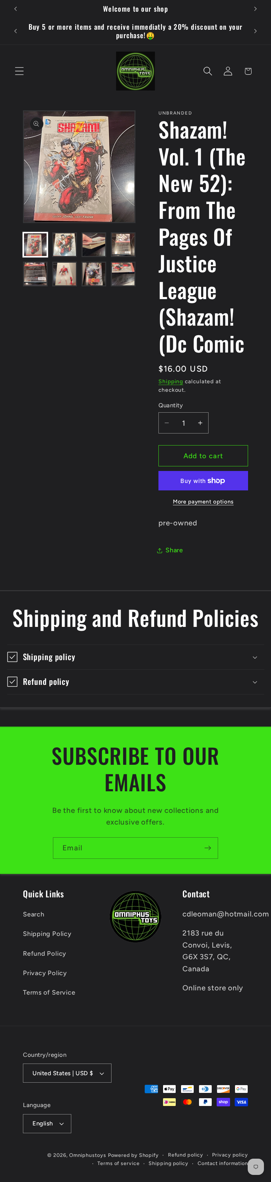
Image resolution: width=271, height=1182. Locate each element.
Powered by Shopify (133, 1155)
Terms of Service (49, 992)
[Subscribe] (208, 848)
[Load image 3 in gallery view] (94, 244)
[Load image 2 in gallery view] (64, 244)
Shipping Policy (47, 934)
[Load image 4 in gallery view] (123, 244)
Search (33, 914)
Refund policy (185, 1155)
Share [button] (174, 550)
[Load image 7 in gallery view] (94, 274)
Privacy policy (230, 1155)
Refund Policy (44, 953)
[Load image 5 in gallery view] (35, 274)
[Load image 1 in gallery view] (35, 244)
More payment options (203, 501)
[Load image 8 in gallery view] (123, 274)
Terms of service (118, 1163)
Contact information (223, 1163)
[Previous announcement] (15, 9)
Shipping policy (168, 1163)
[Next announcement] (255, 9)
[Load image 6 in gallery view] (64, 274)
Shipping (170, 381)
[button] (19, 71)
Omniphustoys (87, 1155)
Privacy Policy (45, 973)
